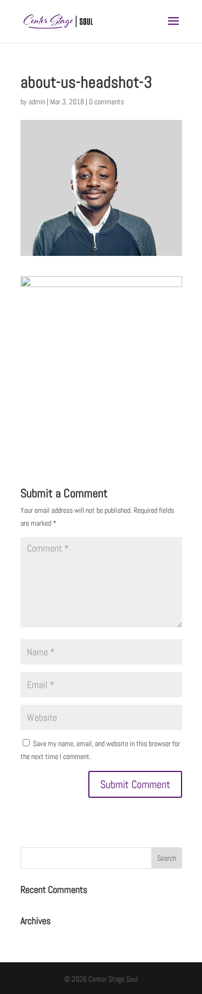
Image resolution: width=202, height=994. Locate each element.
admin (37, 101)
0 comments (106, 101)
